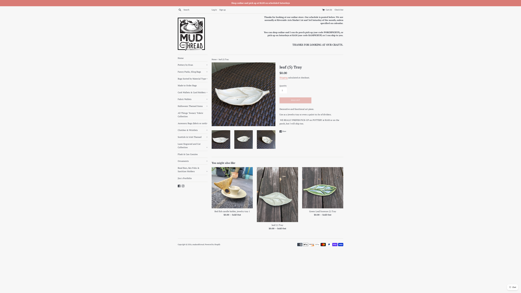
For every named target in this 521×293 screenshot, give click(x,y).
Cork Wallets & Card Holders (193, 92)
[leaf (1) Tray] (277, 194)
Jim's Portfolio (185, 178)
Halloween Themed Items (193, 106)
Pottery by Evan (193, 64)
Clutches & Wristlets (193, 130)
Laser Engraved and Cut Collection (193, 145)
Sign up (222, 9)
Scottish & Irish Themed (193, 137)
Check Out (339, 9)
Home (181, 58)
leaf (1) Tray (277, 225)
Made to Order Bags (187, 85)
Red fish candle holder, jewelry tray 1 (232, 211)
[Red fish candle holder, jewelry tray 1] (232, 187)
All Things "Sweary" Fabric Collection (190, 115)
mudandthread (198, 244)
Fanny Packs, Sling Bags (193, 71)
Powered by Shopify (212, 244)
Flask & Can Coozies (188, 154)
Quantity (283, 86)
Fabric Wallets (193, 99)
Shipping (283, 77)
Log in (214, 9)
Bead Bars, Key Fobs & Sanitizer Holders (193, 169)
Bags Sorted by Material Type (193, 78)
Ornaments (193, 161)
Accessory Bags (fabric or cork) (193, 123)
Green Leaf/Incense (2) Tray (322, 211)
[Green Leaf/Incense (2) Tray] (322, 187)
